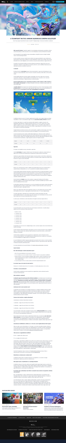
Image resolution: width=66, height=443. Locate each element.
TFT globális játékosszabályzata (35, 351)
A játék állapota (21, 417)
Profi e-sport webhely (37, 417)
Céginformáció (47, 429)
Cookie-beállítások (55, 429)
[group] (33, 402)
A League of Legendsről (12, 417)
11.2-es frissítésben (34, 50)
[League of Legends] (8, 1)
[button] (28, 44)
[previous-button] (61, 413)
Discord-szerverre (25, 319)
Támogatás (29, 417)
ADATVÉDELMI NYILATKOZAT (12, 429)
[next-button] (63, 413)
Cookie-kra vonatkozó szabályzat (35, 429)
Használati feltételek (22, 429)
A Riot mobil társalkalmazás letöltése (50, 417)
